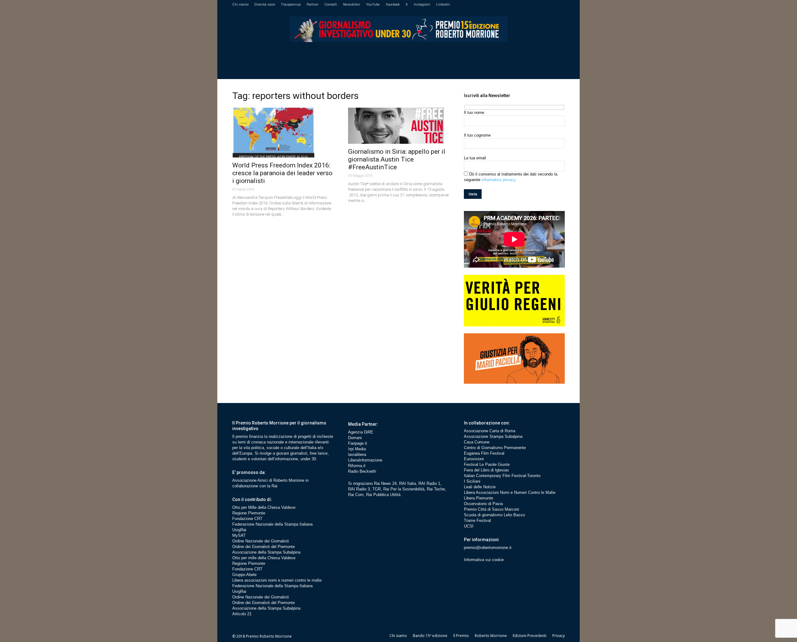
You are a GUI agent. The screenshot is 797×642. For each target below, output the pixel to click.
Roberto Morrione (491, 635)
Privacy (558, 635)
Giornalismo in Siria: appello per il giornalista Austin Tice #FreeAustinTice (396, 159)
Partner (312, 4)
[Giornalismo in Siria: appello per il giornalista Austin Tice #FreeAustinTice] (398, 126)
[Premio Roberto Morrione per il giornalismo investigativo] (398, 29)
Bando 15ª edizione (430, 635)
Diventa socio (264, 4)
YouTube (373, 4)
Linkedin (443, 4)
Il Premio (461, 635)
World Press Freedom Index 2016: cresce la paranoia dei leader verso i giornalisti (282, 173)
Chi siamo (240, 4)
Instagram (422, 4)
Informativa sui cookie (484, 559)
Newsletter (351, 4)
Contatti (330, 4)
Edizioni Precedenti (529, 635)
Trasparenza (291, 4)
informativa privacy (499, 179)
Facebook (393, 4)
